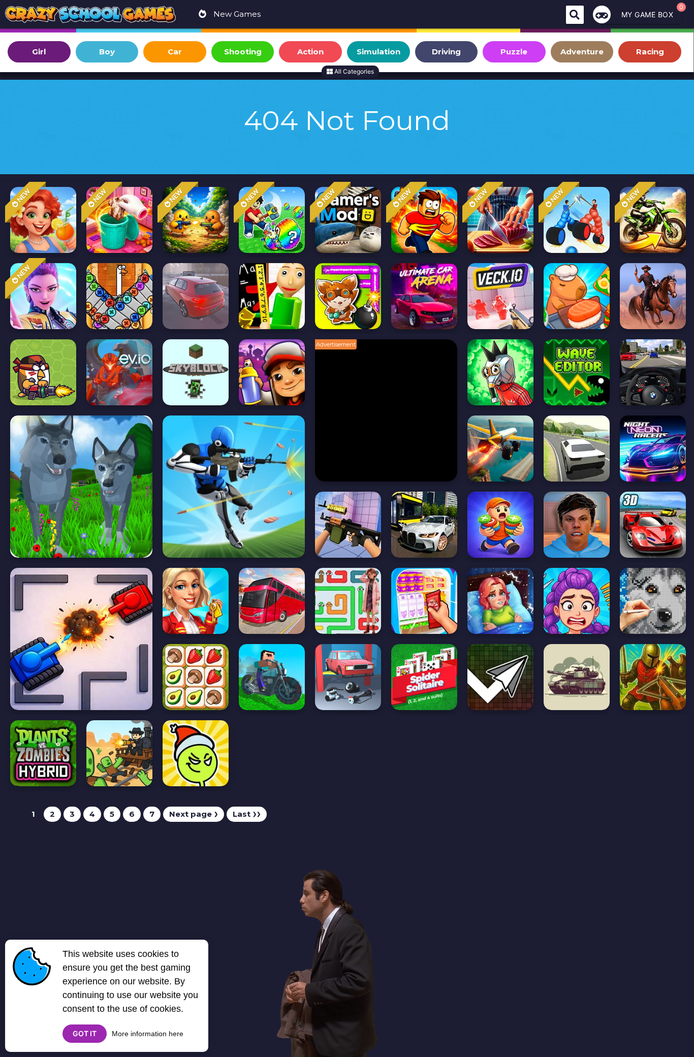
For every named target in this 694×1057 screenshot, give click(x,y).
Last (247, 814)
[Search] (575, 15)
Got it (85, 1033)
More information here (147, 1034)
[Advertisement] (391, 415)
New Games (236, 14)
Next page (193, 814)
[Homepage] (90, 15)
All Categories (353, 71)
